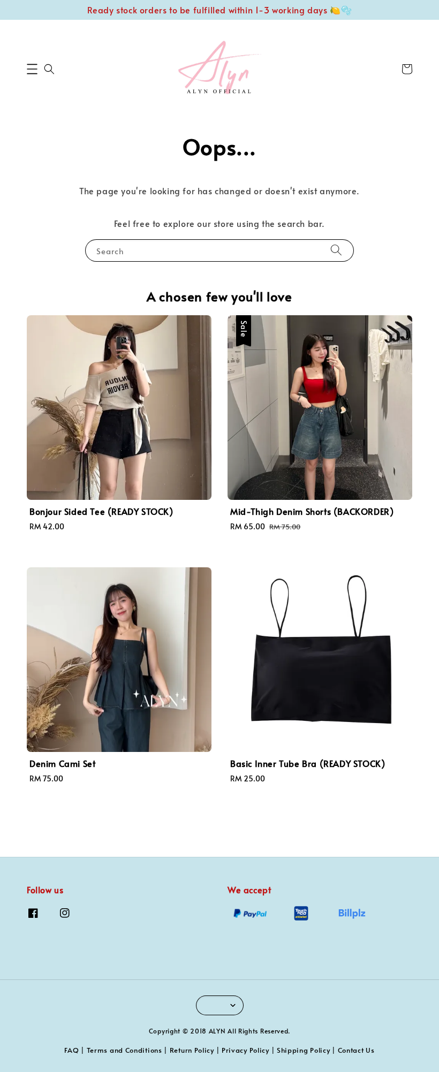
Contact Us (356, 1050)
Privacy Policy (245, 1050)
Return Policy (192, 1050)
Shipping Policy (303, 1050)
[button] (32, 69)
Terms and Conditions (124, 1050)
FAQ (71, 1050)
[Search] (336, 250)
